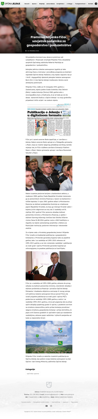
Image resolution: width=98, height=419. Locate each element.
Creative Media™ (66, 411)
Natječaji (41, 4)
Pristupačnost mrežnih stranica (41, 402)
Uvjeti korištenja (56, 402)
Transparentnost (80, 4)
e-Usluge (69, 4)
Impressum (65, 402)
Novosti (27, 4)
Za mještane (60, 4)
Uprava (34, 4)
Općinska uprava (33, 373)
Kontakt (90, 4)
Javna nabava (50, 4)
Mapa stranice (74, 402)
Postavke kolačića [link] (26, 402)
